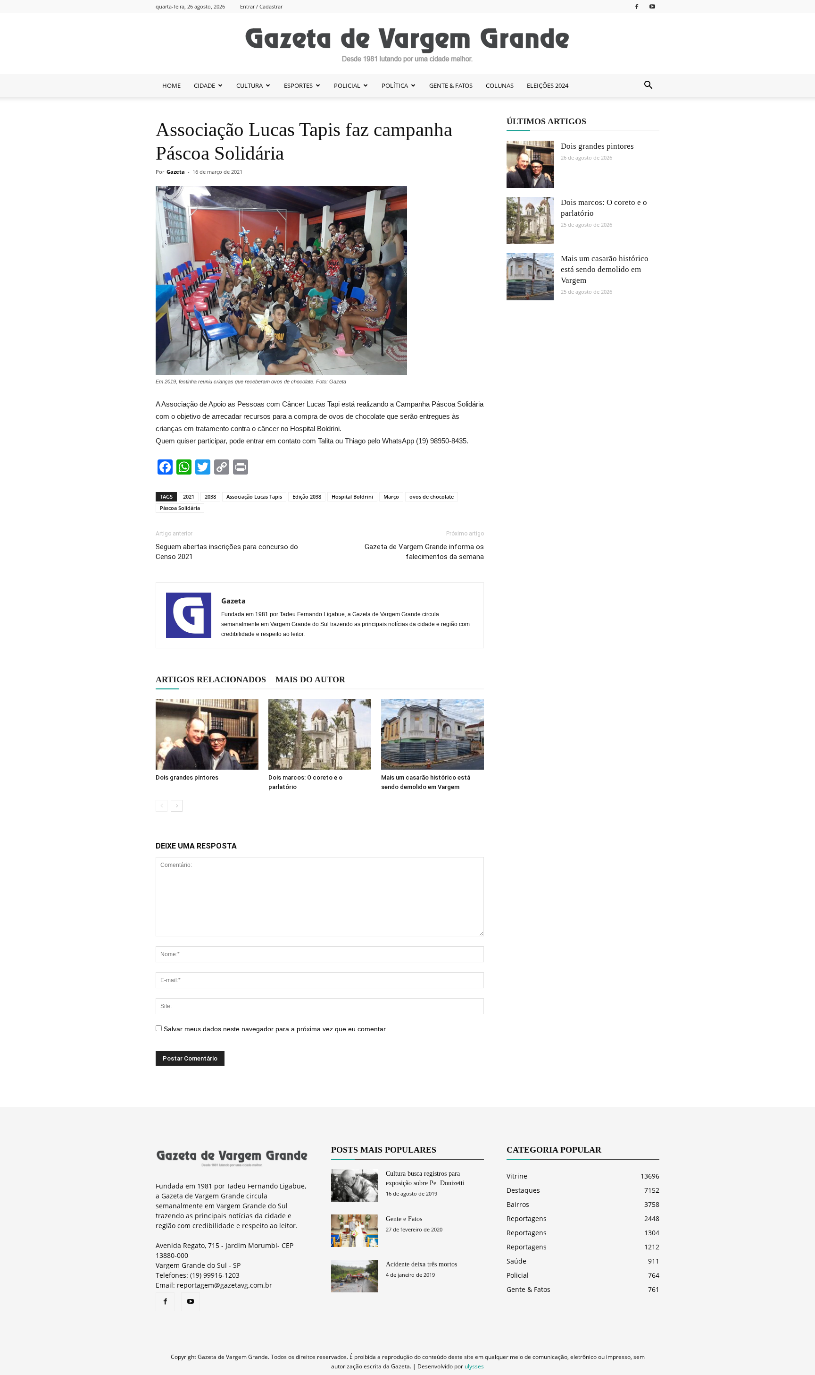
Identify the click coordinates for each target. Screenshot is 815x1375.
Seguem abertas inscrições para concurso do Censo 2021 (227, 552)
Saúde (516, 1260)
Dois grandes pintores (187, 777)
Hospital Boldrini (352, 496)
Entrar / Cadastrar (261, 6)
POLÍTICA (395, 85)
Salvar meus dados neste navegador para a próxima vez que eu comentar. (275, 1029)
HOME (171, 85)
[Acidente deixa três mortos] (354, 1276)
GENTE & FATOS (451, 85)
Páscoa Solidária (180, 507)
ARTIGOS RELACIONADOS (211, 679)
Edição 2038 (306, 496)
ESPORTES (298, 85)
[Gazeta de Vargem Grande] (407, 44)
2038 (210, 496)
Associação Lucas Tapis (254, 496)
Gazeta (175, 171)
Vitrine (517, 1175)
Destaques (523, 1190)
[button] (648, 85)
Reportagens (527, 1218)
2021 (188, 496)
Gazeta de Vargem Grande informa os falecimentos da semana (424, 552)
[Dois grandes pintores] (207, 734)
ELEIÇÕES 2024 (547, 85)
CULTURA (249, 85)
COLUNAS (500, 85)
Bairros (518, 1204)
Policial (518, 1275)
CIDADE (204, 85)
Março (391, 496)
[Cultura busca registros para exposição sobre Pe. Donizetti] (354, 1185)
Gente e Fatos (404, 1218)
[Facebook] (637, 6)
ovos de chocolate (431, 496)
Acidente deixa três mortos (421, 1264)
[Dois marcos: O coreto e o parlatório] (319, 734)
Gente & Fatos (528, 1289)
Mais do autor (310, 679)
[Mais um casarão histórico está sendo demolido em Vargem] (432, 734)
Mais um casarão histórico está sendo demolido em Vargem (605, 269)
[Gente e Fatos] (354, 1230)
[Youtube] (652, 6)
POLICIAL (347, 85)
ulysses (474, 1366)
